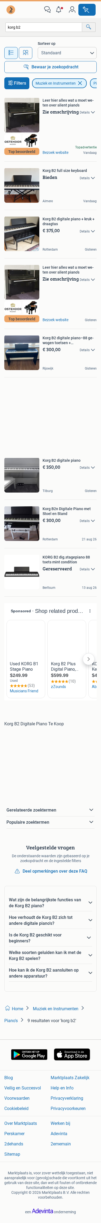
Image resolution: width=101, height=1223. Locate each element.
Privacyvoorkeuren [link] (68, 1108)
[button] (60, 10)
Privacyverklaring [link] (67, 1098)
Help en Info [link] (62, 1088)
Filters (20, 83)
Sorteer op (46, 43)
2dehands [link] (13, 1143)
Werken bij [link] (60, 1123)
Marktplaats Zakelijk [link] (70, 1077)
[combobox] (43, 27)
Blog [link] (8, 1077)
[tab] (11, 53)
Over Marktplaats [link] (20, 1123)
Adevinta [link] (59, 1133)
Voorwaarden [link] (17, 1098)
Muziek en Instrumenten (56, 83)
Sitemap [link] (12, 1154)
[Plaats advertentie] (87, 10)
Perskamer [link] (14, 1133)
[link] (11, 10)
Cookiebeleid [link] (16, 1108)
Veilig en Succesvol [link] (22, 1088)
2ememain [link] (61, 1143)
